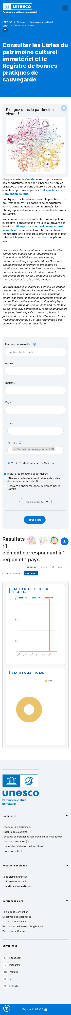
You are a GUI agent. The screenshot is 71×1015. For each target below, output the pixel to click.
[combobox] (35, 371)
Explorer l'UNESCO (33, 1009)
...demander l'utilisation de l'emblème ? (23, 846)
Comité (30, 179)
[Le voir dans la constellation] (32, 540)
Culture (21, 22)
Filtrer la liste (34, 519)
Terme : (12, 442)
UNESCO (7, 22)
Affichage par (31, 567)
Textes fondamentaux (14, 921)
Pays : (9, 402)
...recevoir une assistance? (16, 827)
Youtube (13, 971)
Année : (10, 363)
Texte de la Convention (15, 911)
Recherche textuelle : (18, 344)
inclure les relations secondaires (27, 473)
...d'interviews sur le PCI (15, 881)
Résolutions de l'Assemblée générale (22, 926)
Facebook (15, 957)
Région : (10, 382)
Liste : (11, 423)
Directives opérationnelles (16, 916)
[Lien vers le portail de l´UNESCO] (24, 6)
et (53, 567)
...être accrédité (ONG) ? (15, 841)
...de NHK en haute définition (17, 886)
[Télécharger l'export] (65, 543)
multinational (30, 463)
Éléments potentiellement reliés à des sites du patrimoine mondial (33, 480)
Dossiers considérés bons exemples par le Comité (33, 487)
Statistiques (30, 573)
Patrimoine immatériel (41, 22)
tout (14, 463)
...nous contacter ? (12, 851)
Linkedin (13, 986)
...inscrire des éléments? (15, 831)
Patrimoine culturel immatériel (20, 12)
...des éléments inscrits (14, 876)
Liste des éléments (13, 573)
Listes (5, 25)
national (49, 463)
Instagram (14, 964)
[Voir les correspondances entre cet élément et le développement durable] (54, 540)
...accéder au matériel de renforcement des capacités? (32, 836)
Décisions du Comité (13, 931)
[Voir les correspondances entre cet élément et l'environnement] (43, 540)
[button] (5, 31)
